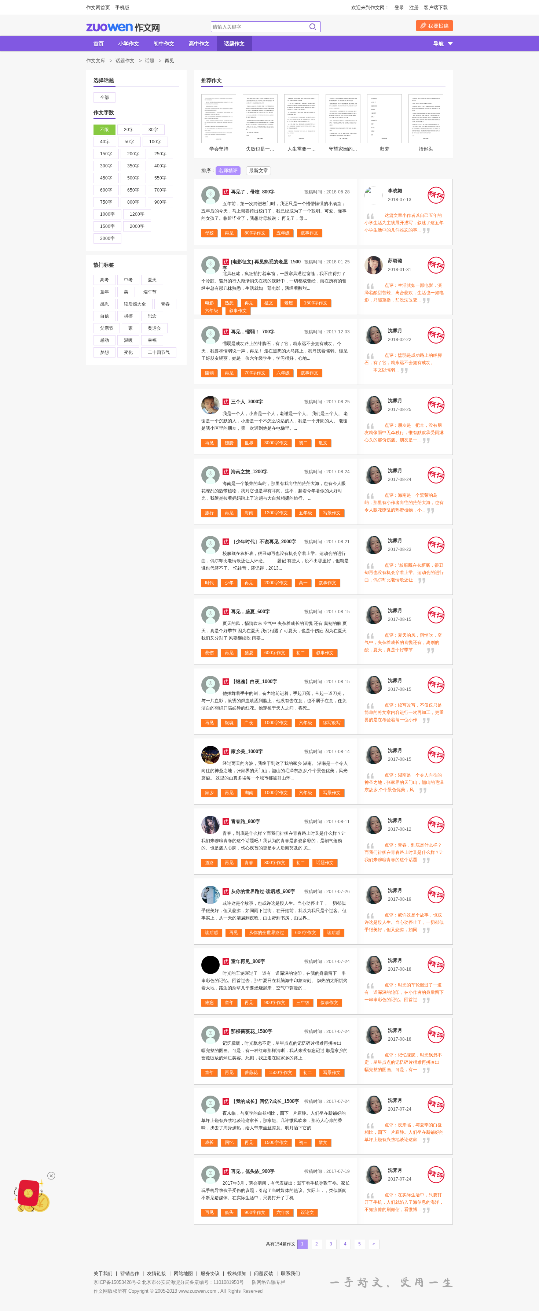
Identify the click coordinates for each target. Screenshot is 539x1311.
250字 (160, 153)
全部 (104, 97)
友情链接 (156, 1273)
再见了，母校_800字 (253, 192)
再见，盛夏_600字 (250, 611)
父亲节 (106, 328)
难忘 (209, 1002)
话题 (149, 60)
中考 (128, 279)
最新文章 (258, 170)
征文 (268, 302)
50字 (129, 141)
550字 (160, 178)
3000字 (107, 238)
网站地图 (183, 1273)
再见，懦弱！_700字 (253, 331)
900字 (160, 202)
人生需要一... (301, 149)
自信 (104, 316)
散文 (323, 442)
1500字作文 (315, 302)
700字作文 (255, 372)
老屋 (288, 302)
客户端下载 (436, 7)
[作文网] (123, 27)
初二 (303, 442)
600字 (106, 190)
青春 (165, 304)
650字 (133, 190)
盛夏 (249, 652)
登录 (399, 7)
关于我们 (103, 1273)
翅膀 (229, 442)
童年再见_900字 (248, 961)
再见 (229, 233)
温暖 (128, 340)
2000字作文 (276, 582)
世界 (249, 442)
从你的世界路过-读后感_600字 (263, 891)
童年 (104, 292)
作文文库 (95, 60)
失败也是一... (260, 149)
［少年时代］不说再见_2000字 (263, 541)
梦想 (104, 352)
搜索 (312, 27)
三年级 (302, 1002)
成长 (209, 1142)
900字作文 (274, 1002)
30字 (153, 129)
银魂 (229, 722)
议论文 (307, 1212)
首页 (99, 44)
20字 (128, 129)
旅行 (209, 512)
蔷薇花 (251, 1072)
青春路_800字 (245, 821)
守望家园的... (343, 149)
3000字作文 (276, 442)
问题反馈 (263, 1273)
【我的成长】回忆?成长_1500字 (265, 1101)
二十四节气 (159, 352)
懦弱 (209, 372)
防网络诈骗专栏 (268, 1282)
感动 (104, 340)
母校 (209, 233)
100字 (155, 141)
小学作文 (128, 44)
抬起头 (426, 149)
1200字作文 (276, 512)
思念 (152, 316)
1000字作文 (276, 722)
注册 (414, 7)
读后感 (211, 932)
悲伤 (209, 652)
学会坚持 (218, 149)
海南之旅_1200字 (249, 471)
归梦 (384, 149)
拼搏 (128, 316)
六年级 (211, 310)
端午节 (150, 292)
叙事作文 (309, 233)
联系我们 (290, 1273)
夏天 (152, 279)
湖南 (249, 792)
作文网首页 (98, 7)
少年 (229, 582)
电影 (209, 302)
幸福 (152, 340)
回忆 (229, 1142)
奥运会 (154, 328)
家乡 (209, 792)
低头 (229, 1212)
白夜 (249, 722)
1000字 (107, 214)
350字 (133, 165)
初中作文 (164, 44)
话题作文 (234, 44)
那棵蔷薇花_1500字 (251, 1031)
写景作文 (332, 512)
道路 (209, 862)
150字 (106, 153)
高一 (303, 582)
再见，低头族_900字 (253, 1171)
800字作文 (255, 233)
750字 (106, 202)
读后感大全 (135, 304)
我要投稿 (434, 25)
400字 (160, 165)
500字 (133, 178)
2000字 (137, 226)
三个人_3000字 (247, 401)
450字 (106, 178)
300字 (106, 165)
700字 (160, 190)
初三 (303, 1142)
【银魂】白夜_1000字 (254, 681)
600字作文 (274, 652)
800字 (133, 202)
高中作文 (199, 44)
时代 (209, 582)
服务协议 (210, 1273)
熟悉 (229, 302)
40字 (105, 141)
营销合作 (129, 1273)
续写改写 (332, 722)
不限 (104, 129)
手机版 (122, 7)
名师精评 (228, 170)
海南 (249, 512)
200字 (133, 153)
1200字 (137, 214)
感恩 (104, 304)
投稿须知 (236, 1273)
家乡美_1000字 (247, 751)
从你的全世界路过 (266, 932)
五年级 (283, 233)
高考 (104, 279)
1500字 (107, 226)
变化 (128, 352)
